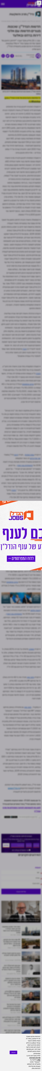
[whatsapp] (3, 56)
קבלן (24, 349)
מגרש (38, 509)
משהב (31, 649)
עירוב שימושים (28, 384)
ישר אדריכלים (35, 458)
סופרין (31, 506)
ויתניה (38, 373)
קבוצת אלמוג (35, 610)
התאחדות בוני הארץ (25, 465)
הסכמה (13, 1052)
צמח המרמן (29, 454)
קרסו (16, 454)
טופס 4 (7, 564)
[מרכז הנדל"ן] (33, 4)
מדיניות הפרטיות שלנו (34, 1059)
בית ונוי (37, 960)
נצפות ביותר (36, 934)
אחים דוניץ (6, 557)
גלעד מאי (30, 677)
